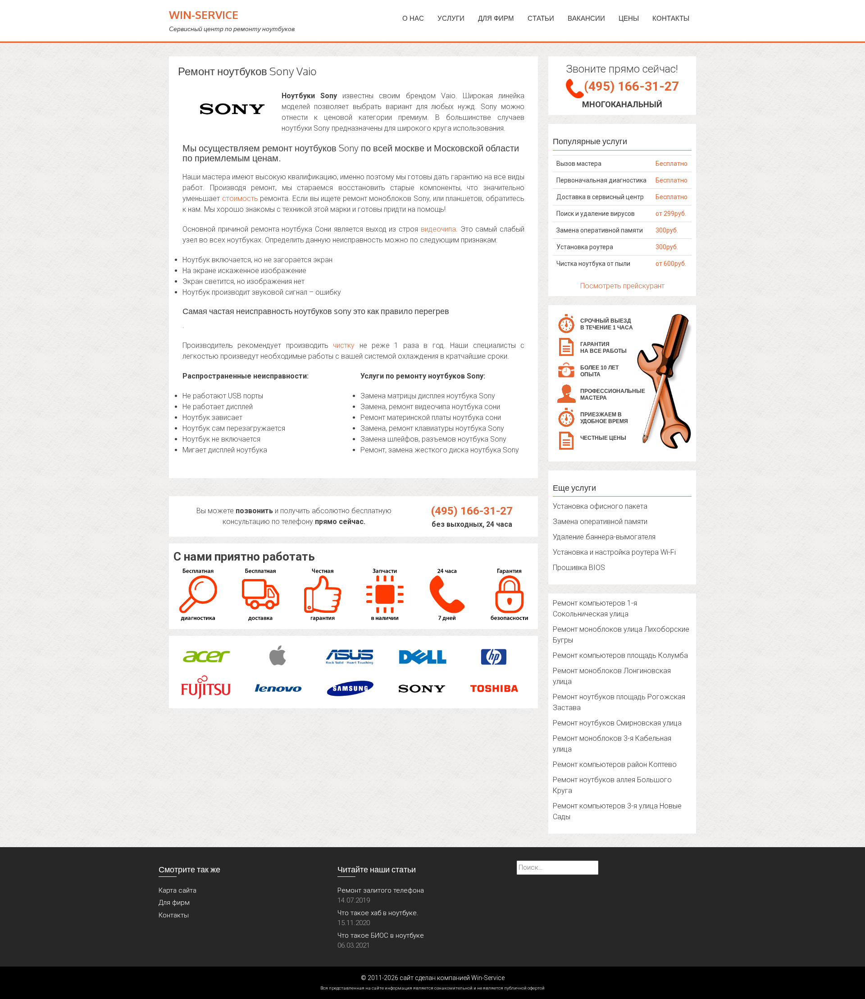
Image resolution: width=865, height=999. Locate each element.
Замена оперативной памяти (600, 521)
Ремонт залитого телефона (380, 890)
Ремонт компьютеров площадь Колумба (620, 655)
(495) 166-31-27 (472, 511)
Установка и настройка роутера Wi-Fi (614, 552)
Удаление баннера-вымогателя (604, 537)
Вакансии (586, 18)
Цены (629, 18)
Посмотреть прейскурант (622, 286)
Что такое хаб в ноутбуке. (378, 913)
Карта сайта (177, 890)
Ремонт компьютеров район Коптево (615, 764)
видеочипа (438, 229)
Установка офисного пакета (600, 506)
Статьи (541, 18)
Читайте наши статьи (376, 869)
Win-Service (203, 15)
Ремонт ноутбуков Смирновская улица (617, 723)
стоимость (240, 198)
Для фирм (174, 903)
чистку (344, 345)
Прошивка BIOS (579, 567)
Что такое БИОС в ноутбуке (380, 935)
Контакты (670, 18)
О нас (413, 18)
